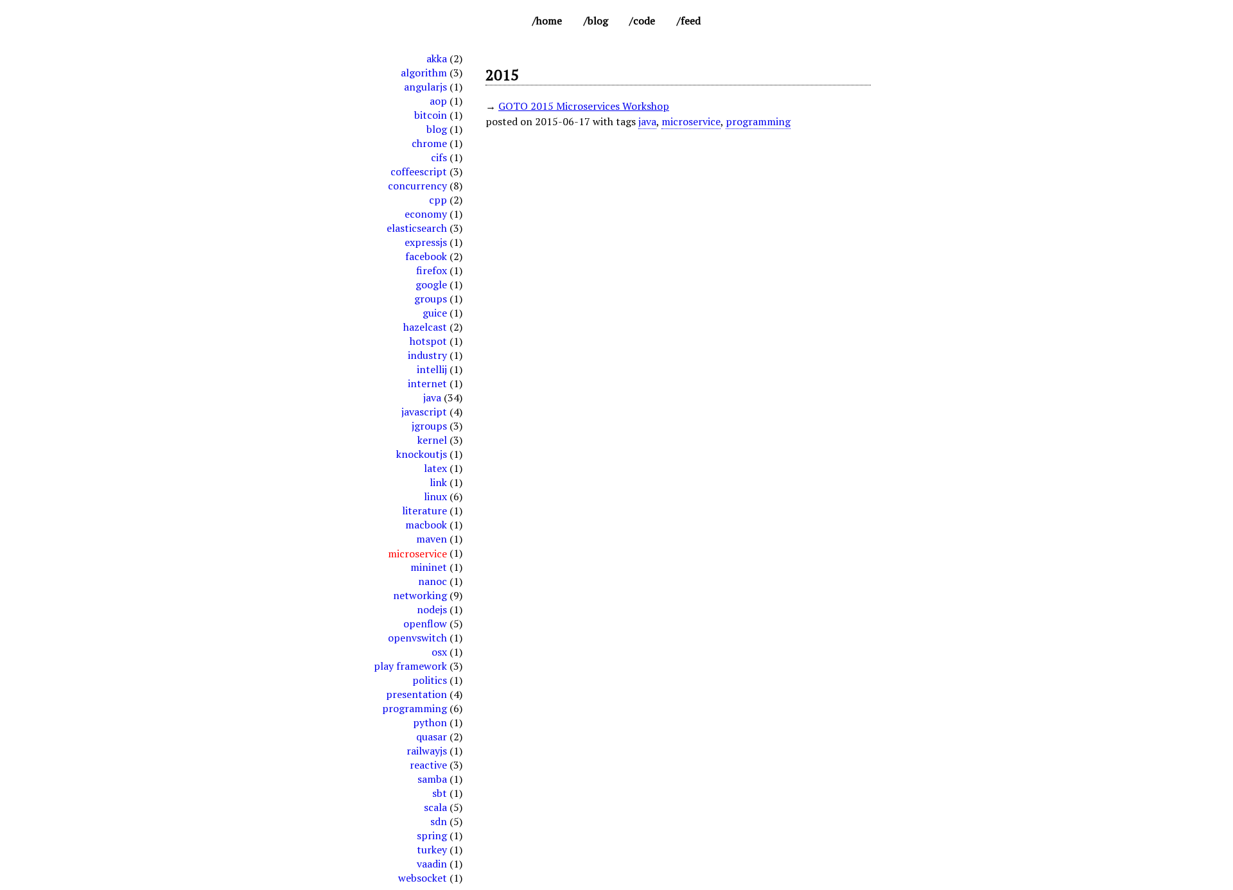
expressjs (426, 242)
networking (420, 595)
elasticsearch (417, 228)
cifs (439, 157)
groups (430, 299)
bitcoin (430, 115)
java (432, 397)
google (431, 284)
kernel (432, 440)
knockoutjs (421, 454)
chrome (429, 143)
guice (435, 313)
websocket (422, 878)
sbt (439, 793)
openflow (425, 623)
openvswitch (417, 638)
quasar (431, 736)
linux (435, 496)
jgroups (429, 426)
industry (427, 355)
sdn (438, 821)
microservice (691, 121)
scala (435, 807)
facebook (426, 256)
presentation (416, 694)
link (438, 482)
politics (429, 680)
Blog (598, 20)
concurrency (417, 186)
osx (439, 652)
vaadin (432, 864)
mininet (428, 567)
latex (435, 468)
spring (432, 835)
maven (431, 539)
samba (432, 779)
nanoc (432, 581)
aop (438, 101)
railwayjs (427, 751)
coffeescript (418, 171)
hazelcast (425, 327)
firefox (431, 270)
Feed (691, 20)
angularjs (425, 87)
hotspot (428, 341)
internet (427, 383)
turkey (432, 849)
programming (414, 708)
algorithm (424, 72)
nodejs (432, 609)
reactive (428, 765)
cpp (438, 200)
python (430, 722)
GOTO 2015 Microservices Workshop (583, 106)
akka (436, 58)
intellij (432, 369)
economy (426, 214)
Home (549, 20)
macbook (426, 525)
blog (436, 129)
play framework (410, 666)
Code (644, 20)
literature (424, 510)
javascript (424, 412)
